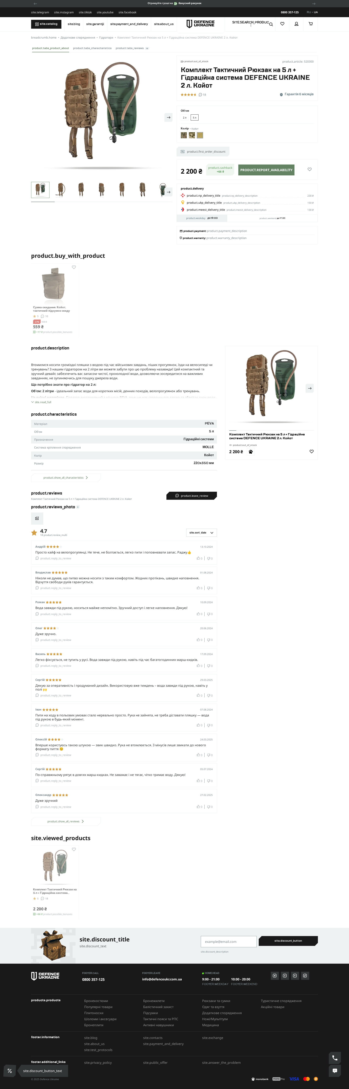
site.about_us (164, 24)
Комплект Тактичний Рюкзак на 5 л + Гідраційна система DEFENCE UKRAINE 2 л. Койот (55, 893)
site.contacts (153, 1038)
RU (309, 12)
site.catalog (48, 24)
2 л (184, 117)
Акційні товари (272, 1007)
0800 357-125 (290, 12)
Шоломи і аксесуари (100, 1019)
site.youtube (105, 12)
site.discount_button (288, 940)
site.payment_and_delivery (129, 24)
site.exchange (212, 1038)
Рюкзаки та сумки (216, 1001)
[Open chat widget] (335, 1071)
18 (46, 898)
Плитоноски (93, 1013)
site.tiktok (85, 12)
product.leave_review (194, 496)
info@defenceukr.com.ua (162, 979)
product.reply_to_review (55, 558)
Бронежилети (154, 1001)
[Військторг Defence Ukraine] (54, 976)
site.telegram (40, 12)
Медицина (210, 1025)
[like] (310, 170)
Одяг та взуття (213, 1007)
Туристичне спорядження (281, 1001)
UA (316, 12)
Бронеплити (93, 1025)
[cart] (311, 24)
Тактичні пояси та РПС (160, 1019)
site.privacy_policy (98, 1062)
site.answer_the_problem (221, 1062)
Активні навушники (158, 1025)
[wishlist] (282, 24)
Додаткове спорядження (78, 37)
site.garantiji (95, 24)
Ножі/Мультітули (215, 1019)
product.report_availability (266, 170)
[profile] (296, 24)
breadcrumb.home (44, 37)
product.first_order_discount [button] (206, 151)
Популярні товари (98, 1007)
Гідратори (106, 37)
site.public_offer (155, 1062)
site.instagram (64, 12)
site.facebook (127, 12)
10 (46, 316)
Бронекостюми (96, 1001)
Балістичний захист (158, 1007)
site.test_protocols (98, 1050)
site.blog (74, 24)
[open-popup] (9, 1071)
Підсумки (150, 1013)
